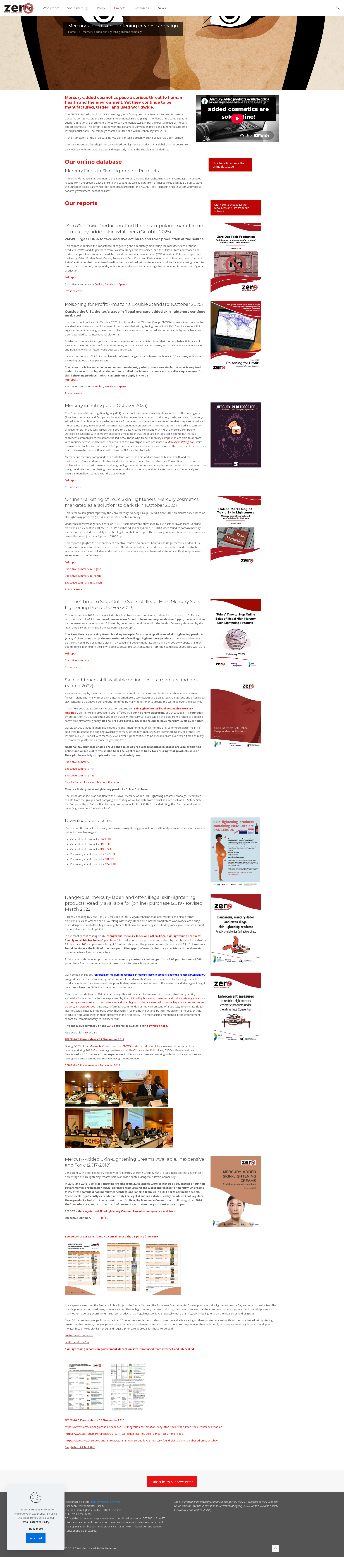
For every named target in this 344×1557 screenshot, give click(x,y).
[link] (236, 258)
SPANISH (105, 849)
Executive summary (77, 660)
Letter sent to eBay (77, 1342)
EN (95, 1218)
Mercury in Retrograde (181, 442)
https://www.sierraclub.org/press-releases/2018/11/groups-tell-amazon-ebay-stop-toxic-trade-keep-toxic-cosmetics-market (143, 1427)
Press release (73, 291)
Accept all (36, 1538)
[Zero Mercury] (19, 8)
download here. (157, 1025)
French (109, 284)
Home (72, 31)
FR (86, 1032)
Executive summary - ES (80, 775)
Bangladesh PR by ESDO (80, 1447)
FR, (102, 1218)
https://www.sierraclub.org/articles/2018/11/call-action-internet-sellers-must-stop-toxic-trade (124, 1433)
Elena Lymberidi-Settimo (105, 1501)
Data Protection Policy (35, 1522)
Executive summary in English (83, 569)
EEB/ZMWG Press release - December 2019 (92, 1065)
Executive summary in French (83, 575)
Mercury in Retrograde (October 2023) (106, 405)
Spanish (123, 284)
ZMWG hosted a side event (139, 1046)
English (99, 284)
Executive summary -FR (79, 768)
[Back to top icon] (275, 1548)
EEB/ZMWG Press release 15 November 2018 (94, 1420)
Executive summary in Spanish (83, 582)
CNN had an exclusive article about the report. (93, 782)
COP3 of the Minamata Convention (95, 1046)
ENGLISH (105, 839)
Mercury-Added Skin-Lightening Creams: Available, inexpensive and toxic (127, 1211)
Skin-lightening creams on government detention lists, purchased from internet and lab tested (129, 1349)
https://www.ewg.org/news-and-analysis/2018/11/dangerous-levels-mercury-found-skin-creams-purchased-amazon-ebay (142, 1440)
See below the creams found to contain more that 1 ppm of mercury (111, 1236)
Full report (71, 277)
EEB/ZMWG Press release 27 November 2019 (94, 1039)
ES (95, 1032)
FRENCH (105, 844)
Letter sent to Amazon (79, 1335)
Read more (36, 1528)
